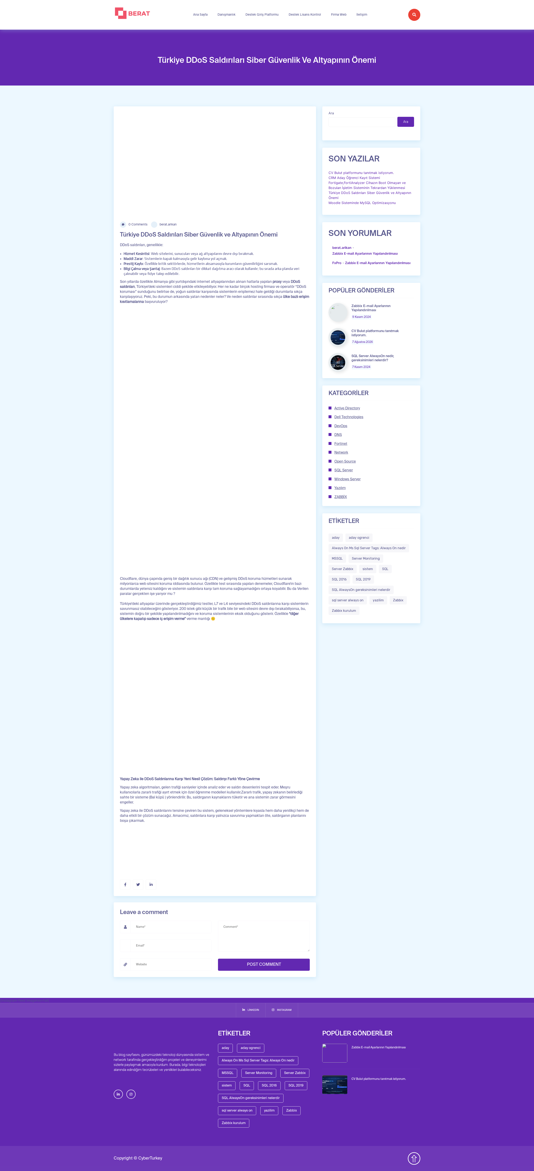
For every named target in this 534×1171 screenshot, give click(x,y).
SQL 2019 (363, 580)
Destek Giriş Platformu (262, 14)
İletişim (361, 14)
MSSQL (337, 559)
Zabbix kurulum (344, 611)
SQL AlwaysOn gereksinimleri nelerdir (361, 590)
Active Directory (347, 408)
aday (336, 538)
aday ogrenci (359, 538)
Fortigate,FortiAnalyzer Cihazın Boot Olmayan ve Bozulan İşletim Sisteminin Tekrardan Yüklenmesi (367, 185)
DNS (338, 435)
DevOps (340, 426)
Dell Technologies (348, 417)
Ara (331, 113)
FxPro (336, 263)
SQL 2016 (339, 580)
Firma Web (338, 14)
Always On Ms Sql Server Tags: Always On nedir (369, 548)
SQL (385, 569)
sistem (368, 569)
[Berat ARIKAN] (133, 15)
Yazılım (340, 488)
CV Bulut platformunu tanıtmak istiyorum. (361, 173)
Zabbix (398, 600)
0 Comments (137, 224)
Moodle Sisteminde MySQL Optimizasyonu (362, 203)
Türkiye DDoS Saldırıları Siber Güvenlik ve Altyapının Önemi (370, 195)
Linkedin (253, 1010)
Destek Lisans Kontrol (305, 14)
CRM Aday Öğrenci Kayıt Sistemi (354, 178)
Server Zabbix (342, 569)
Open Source (345, 461)
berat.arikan (168, 224)
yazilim (378, 600)
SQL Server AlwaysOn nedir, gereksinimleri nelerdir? (372, 358)
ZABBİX (340, 497)
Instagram (284, 1010)
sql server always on (348, 600)
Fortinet (340, 444)
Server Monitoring (366, 559)
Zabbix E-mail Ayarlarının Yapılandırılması (365, 254)
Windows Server (347, 479)
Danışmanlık (227, 14)
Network (341, 453)
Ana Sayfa (200, 14)
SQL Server (343, 470)
